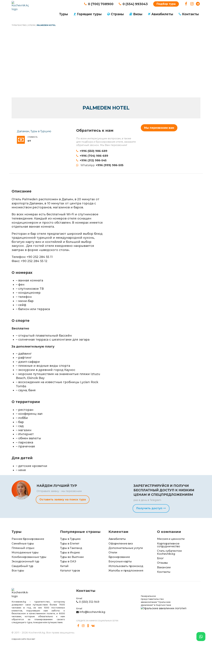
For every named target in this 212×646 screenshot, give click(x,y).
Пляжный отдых (23, 548)
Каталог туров (70, 570)
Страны (117, 14)
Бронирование (119, 557)
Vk (93, 626)
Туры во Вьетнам (72, 557)
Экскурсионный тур (25, 561)
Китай (64, 566)
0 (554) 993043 (135, 4)
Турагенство (19, 25)
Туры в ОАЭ (68, 561)
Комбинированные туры (29, 557)
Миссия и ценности (171, 538)
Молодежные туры (25, 552)
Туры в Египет (69, 543)
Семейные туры (23, 543)
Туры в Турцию (40, 131)
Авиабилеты (162, 14)
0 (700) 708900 (100, 4)
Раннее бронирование (28, 538)
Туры (63, 14)
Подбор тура (166, 3)
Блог (160, 558)
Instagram (192, 4)
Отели (31, 25)
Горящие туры (89, 14)
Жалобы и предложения (125, 570)
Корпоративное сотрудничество (168, 545)
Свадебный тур (22, 566)
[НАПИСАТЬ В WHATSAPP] (200, 636)
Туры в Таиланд (71, 548)
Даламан (23, 131)
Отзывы (162, 562)
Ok (88, 626)
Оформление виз (120, 543)
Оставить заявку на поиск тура (62, 499)
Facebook (186, 4)
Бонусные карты (120, 561)
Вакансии (164, 567)
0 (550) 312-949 (89, 601)
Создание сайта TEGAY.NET (23, 639)
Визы (137, 14)
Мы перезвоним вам (159, 127)
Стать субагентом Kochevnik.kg (169, 552)
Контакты (190, 14)
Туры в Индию (70, 552)
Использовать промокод (125, 566)
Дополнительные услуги (125, 548)
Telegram (197, 4)
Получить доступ (149, 508)
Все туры (18, 570)
